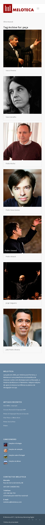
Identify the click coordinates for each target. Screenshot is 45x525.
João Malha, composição (10, 405)
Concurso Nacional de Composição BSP (14, 410)
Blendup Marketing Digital (26, 517)
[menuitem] (38, 8)
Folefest (5, 425)
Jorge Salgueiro (11, 303)
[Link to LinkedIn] (40, 519)
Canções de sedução (15, 449)
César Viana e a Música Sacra (11, 417)
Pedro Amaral (11, 256)
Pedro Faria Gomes (13, 210)
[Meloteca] (18, 8)
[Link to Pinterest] (36, 519)
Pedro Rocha (10, 163)
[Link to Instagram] (32, 519)
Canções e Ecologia (15, 443)
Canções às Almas (15, 461)
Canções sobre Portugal (17, 455)
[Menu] (38, 8)
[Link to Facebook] (29, 519)
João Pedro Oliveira (13, 350)
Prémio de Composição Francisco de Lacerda (16, 414)
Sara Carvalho (11, 117)
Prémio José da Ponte (9, 421)
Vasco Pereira (11, 70)
